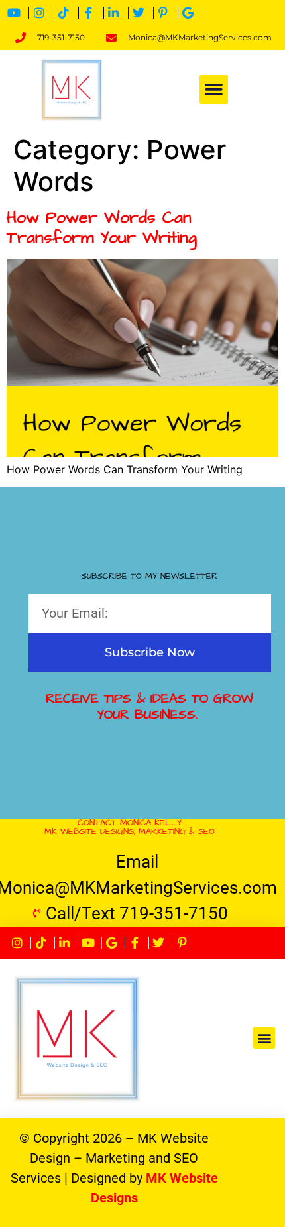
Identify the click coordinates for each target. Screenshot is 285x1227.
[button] (214, 89)
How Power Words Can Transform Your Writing (102, 227)
